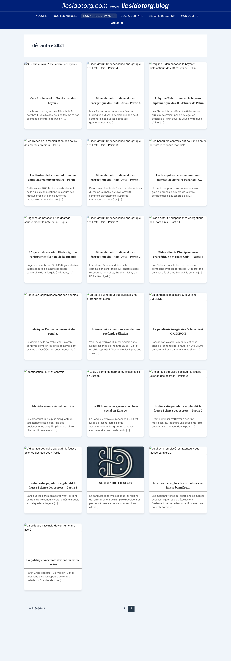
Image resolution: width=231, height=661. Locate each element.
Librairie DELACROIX (162, 15)
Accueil (41, 15)
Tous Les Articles (64, 15)
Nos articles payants (99, 15)
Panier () (117, 22)
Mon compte (189, 15)
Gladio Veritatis (132, 15)
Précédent (36, 608)
